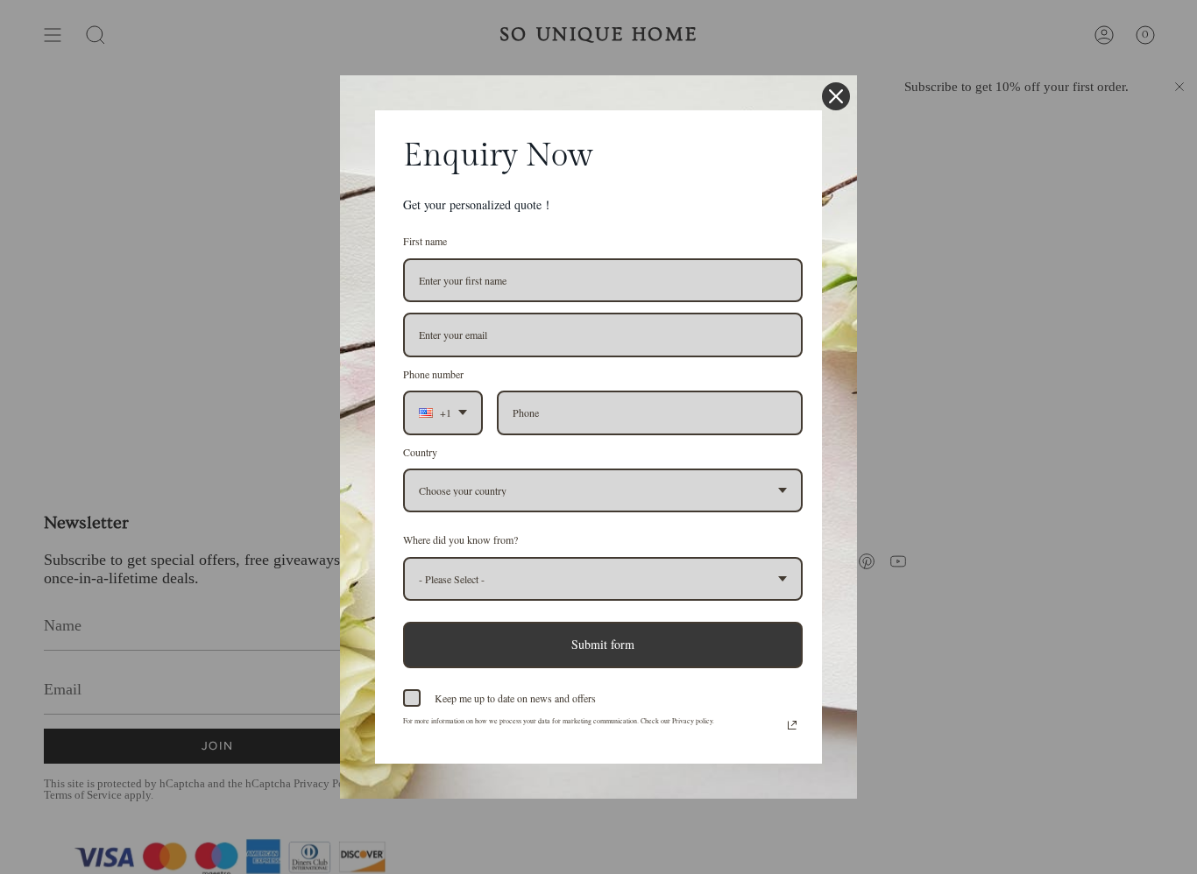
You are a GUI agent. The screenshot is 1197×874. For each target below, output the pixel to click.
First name (425, 241)
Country (420, 452)
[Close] (836, 96)
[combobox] (443, 412)
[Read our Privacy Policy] (792, 725)
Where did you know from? (460, 539)
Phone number (433, 374)
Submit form (602, 644)
